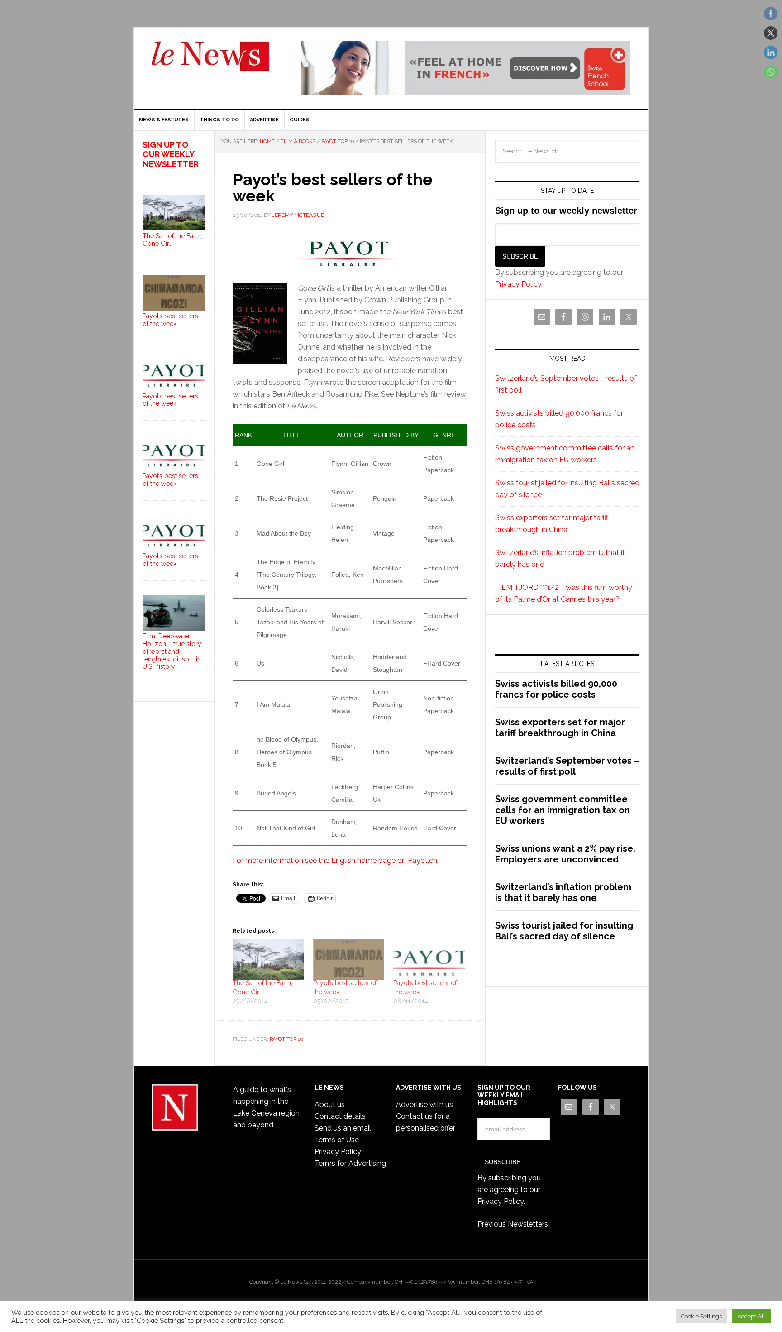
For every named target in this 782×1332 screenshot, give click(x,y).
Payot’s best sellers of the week (170, 319)
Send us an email (343, 1128)
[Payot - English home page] (350, 250)
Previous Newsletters (512, 1224)
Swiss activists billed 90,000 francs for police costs (556, 689)
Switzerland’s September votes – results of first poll (567, 766)
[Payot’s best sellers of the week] (349, 959)
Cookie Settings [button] (701, 1316)
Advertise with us (424, 1104)
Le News (210, 61)
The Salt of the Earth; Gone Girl (172, 239)
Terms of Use (337, 1140)
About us (330, 1104)
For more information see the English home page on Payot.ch (335, 860)
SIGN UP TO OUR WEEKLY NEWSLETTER (171, 154)
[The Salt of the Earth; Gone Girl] (268, 959)
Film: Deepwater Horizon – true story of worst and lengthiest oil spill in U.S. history (172, 651)
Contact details (340, 1116)
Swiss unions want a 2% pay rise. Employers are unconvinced (565, 854)
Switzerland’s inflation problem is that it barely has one (563, 892)
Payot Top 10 (287, 1039)
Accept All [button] (751, 1316)
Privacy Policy (518, 284)
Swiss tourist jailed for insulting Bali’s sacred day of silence (564, 931)
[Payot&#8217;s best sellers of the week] (429, 959)
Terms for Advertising (350, 1163)
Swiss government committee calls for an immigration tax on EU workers (562, 810)
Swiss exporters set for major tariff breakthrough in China (560, 727)
